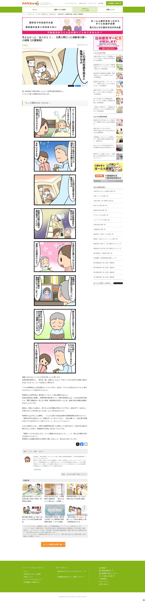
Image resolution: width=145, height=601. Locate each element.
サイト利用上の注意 (106, 576)
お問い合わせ (82, 3)
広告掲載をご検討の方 (114, 3)
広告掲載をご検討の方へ (32, 582)
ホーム (35, 9)
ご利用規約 (102, 579)
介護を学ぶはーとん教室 (85, 9)
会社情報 (100, 3)
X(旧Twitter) (37, 469)
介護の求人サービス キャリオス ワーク (69, 573)
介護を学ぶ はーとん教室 (32, 574)
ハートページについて (71, 3)
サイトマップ (92, 3)
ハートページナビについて (33, 579)
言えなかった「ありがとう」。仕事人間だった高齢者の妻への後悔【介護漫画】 (62, 14)
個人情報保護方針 (105, 570)
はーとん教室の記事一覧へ (53, 544)
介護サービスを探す (60, 9)
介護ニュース (110, 9)
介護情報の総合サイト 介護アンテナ (69, 577)
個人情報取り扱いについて (108, 573)
